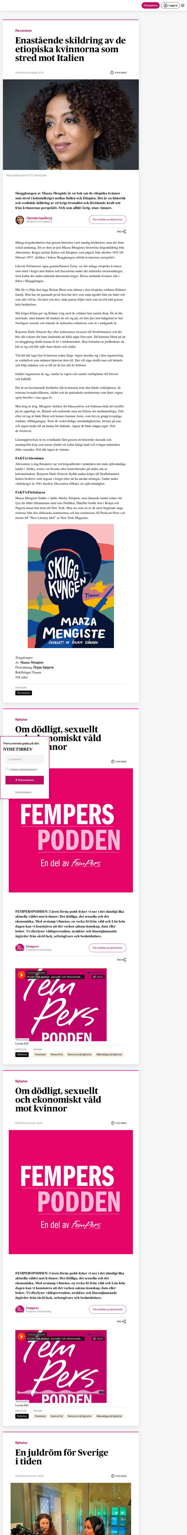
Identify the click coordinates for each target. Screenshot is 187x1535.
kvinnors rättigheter (80, 1054)
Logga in (173, 5)
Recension (23, 31)
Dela (119, 231)
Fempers (32, 946)
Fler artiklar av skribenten (108, 219)
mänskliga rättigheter (109, 1054)
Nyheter (21, 720)
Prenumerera (150, 5)
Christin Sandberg (39, 218)
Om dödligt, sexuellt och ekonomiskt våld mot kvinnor (58, 738)
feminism (40, 1054)
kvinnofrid (57, 1054)
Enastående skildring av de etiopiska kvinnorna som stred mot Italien (70, 49)
